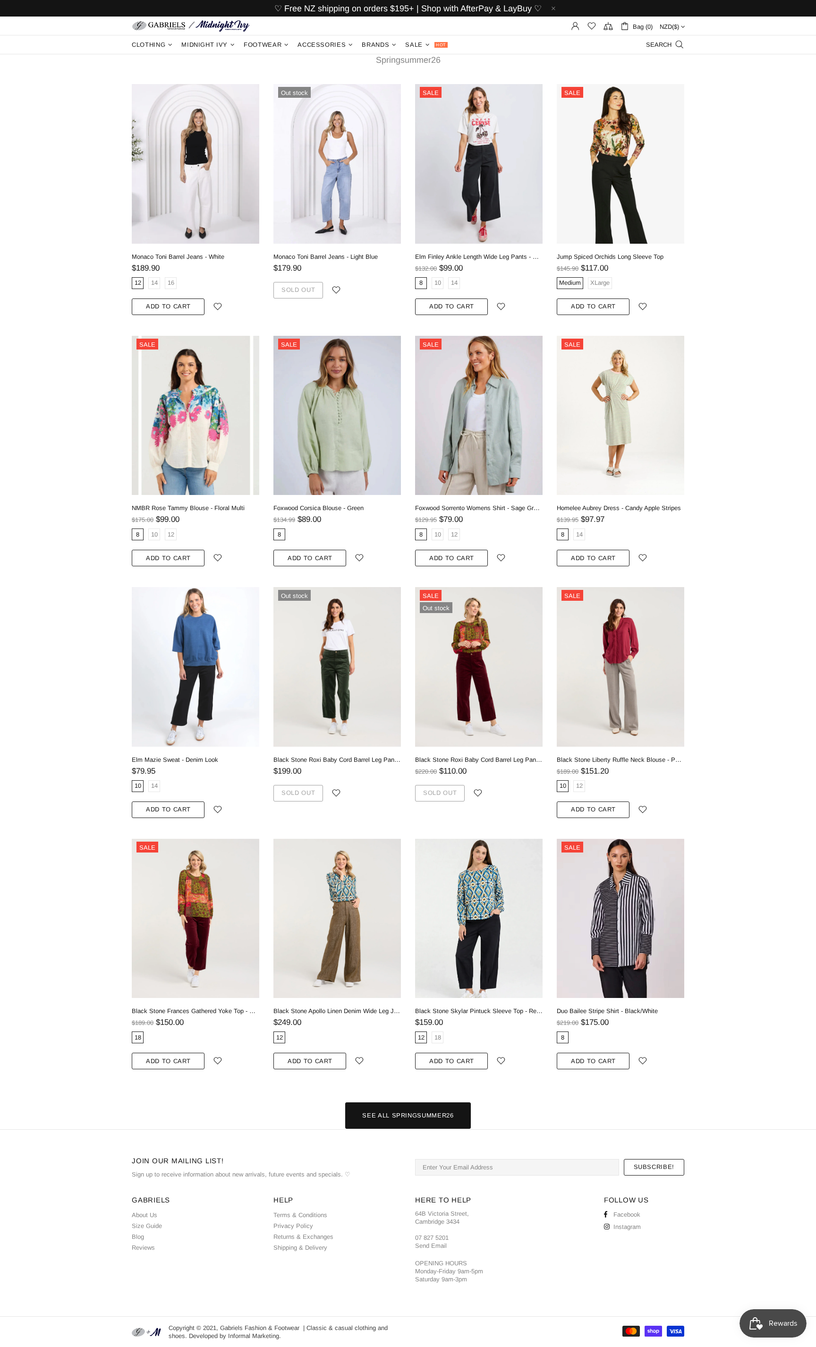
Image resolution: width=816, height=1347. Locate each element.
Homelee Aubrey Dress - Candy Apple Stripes (619, 508)
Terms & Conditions (300, 1215)
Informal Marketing (253, 1335)
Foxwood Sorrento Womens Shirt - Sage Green (479, 508)
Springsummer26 (408, 60)
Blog (138, 1236)
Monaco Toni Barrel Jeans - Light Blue (325, 256)
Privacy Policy (293, 1225)
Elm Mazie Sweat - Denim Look (175, 759)
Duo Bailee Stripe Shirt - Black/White (607, 1011)
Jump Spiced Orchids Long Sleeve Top (610, 256)
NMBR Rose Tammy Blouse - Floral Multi (188, 508)
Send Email (431, 1245)
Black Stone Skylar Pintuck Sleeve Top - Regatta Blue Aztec (479, 1011)
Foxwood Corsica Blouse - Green (318, 508)
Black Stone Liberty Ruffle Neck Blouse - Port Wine (620, 759)
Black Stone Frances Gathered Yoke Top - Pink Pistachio (195, 1011)
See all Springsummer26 (407, 1115)
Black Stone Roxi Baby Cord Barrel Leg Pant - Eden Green (337, 759)
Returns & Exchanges (303, 1236)
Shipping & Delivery (300, 1247)
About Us (144, 1215)
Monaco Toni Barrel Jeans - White (178, 256)
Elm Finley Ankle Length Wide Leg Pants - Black (479, 256)
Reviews (143, 1247)
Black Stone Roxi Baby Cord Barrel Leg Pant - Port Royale (479, 759)
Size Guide (147, 1225)
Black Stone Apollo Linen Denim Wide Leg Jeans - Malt (337, 1011)
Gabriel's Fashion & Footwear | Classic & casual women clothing (191, 25)
